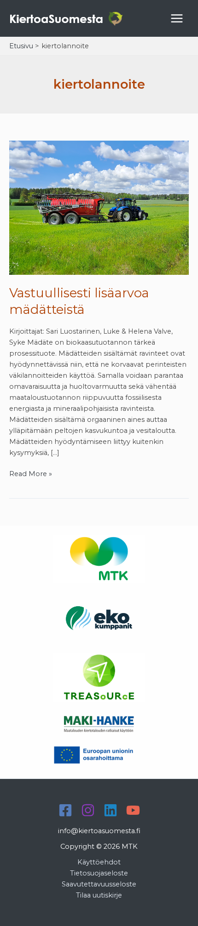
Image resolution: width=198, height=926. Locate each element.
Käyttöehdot (99, 862)
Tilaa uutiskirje (99, 895)
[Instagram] (88, 810)
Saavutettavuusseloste (99, 884)
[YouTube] (133, 810)
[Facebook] (65, 810)
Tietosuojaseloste (99, 873)
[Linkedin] (110, 810)
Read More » (30, 474)
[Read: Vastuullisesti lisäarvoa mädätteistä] (99, 207)
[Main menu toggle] (177, 18)
